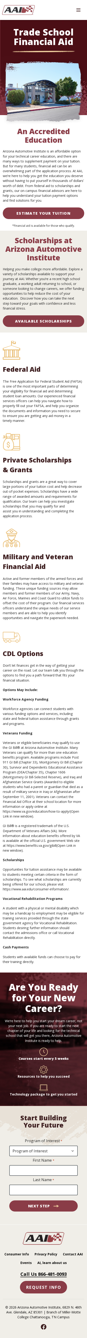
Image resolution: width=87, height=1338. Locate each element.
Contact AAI (73, 1254)
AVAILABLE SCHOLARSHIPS (43, 321)
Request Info (43, 1287)
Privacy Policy (46, 1254)
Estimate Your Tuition (43, 213)
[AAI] (19, 10)
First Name (43, 1160)
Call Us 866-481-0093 (43, 1274)
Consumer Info (16, 1254)
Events (26, 1262)
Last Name (43, 1179)
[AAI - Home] (43, 1243)
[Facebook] (43, 1327)
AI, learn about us (52, 1262)
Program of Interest (43, 1140)
